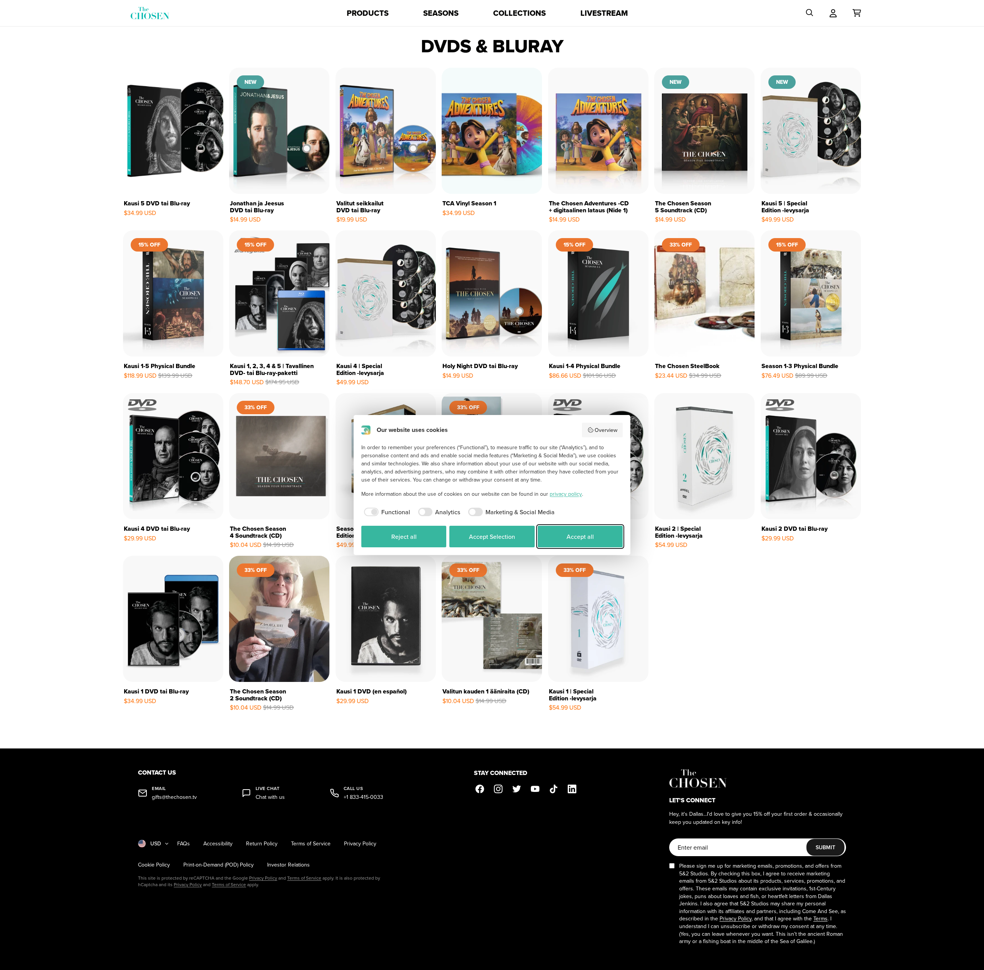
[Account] (833, 13)
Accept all (580, 536)
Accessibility (218, 843)
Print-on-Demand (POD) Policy (218, 864)
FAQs (183, 843)
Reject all (404, 536)
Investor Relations (288, 864)
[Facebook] (480, 789)
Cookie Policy (154, 864)
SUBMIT (825, 847)
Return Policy (262, 843)
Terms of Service (311, 843)
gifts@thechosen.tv (174, 797)
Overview (606, 430)
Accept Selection (492, 536)
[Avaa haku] (809, 13)
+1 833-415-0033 (363, 797)
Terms (820, 918)
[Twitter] (517, 789)
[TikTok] (554, 789)
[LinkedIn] (572, 789)
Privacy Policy (360, 843)
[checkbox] (385, 512)
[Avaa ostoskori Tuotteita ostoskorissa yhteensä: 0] (857, 13)
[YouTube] (535, 789)
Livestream (604, 13)
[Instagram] (498, 789)
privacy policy (566, 494)
